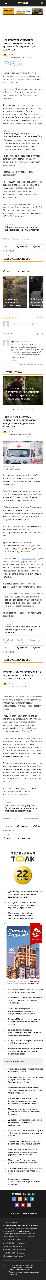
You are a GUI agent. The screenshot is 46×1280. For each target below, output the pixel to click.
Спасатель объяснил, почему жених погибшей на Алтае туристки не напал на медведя (22, 393)
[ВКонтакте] (12, 63)
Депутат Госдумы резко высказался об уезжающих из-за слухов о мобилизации (25, 1122)
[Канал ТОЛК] (37, 246)
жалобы (7, 819)
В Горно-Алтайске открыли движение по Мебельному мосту (25, 1041)
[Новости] (22, 246)
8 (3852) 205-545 (12, 1250)
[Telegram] (6, 63)
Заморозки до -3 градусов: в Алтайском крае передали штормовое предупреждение (21, 1011)
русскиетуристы (31, 819)
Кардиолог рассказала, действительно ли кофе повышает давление (24, 1181)
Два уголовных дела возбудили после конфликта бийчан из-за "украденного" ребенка (25, 1079)
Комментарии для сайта (31, 364)
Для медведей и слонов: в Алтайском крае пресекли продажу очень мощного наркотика (25, 894)
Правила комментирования (19, 1270)
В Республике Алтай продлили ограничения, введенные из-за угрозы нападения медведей (22, 1152)
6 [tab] (32, 409)
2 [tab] (17, 409)
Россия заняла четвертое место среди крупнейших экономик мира (25, 990)
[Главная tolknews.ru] (23, 3)
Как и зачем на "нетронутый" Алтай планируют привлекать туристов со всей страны (21, 808)
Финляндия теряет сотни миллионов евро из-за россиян (25, 1070)
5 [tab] (28, 409)
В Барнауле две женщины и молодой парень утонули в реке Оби (23, 135)
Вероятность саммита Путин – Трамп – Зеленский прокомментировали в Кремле (25, 1133)
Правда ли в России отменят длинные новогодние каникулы (23, 1161)
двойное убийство (21, 641)
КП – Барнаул (28, 558)
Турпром (27, 731)
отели (17, 819)
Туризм (11, 686)
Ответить (13, 360)
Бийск (6, 239)
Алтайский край (8, 641)
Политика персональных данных (21, 1265)
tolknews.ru (13, 1222)
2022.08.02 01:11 (26, 341)
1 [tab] (13, 409)
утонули (25, 239)
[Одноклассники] (19, 63)
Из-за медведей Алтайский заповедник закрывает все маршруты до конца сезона (21, 915)
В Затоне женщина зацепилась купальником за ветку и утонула (22, 228)
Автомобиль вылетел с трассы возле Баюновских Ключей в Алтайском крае (25, 1171)
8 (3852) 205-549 (12, 1253)
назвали (22, 788)
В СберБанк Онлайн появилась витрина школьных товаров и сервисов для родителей (22, 905)
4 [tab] (25, 409)
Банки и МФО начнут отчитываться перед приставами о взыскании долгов (25, 1021)
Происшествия (14, 57)
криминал (35, 640)
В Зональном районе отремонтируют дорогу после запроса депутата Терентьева (25, 1000)
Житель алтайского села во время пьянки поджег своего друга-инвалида (22, 629)
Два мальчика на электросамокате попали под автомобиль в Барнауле (24, 1142)
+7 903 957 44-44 (12, 1243)
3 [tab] (21, 409)
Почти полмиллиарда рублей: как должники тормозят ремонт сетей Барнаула (24, 1111)
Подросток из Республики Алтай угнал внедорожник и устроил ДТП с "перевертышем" (25, 1090)
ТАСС (35, 500)
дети (15, 239)
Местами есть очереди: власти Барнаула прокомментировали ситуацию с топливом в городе (22, 1101)
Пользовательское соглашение (20, 1267)
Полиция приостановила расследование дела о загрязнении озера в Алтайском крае (24, 1032)
